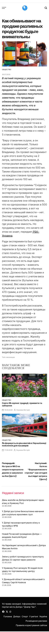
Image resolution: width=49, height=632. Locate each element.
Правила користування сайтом (31, 625)
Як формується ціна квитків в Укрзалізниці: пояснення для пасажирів (24, 444)
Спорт (25, 616)
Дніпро (16, 616)
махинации (10, 357)
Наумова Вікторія (23, 410)
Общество (6, 69)
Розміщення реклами (36, 621)
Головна (8, 616)
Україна (43, 616)
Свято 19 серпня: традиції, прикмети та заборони (22, 404)
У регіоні (33, 616)
